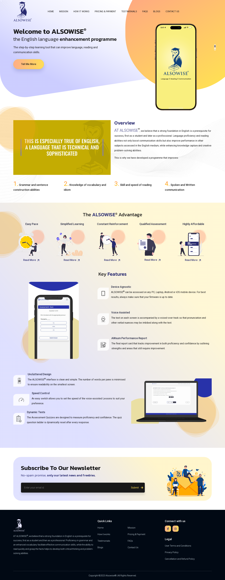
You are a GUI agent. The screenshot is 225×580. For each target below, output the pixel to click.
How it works (81, 11)
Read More (29, 260)
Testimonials (129, 11)
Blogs (156, 11)
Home (51, 11)
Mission (63, 11)
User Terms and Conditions (178, 546)
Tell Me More (28, 64)
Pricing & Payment (105, 11)
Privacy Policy (171, 552)
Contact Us (172, 11)
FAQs (145, 11)
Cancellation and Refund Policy (180, 559)
